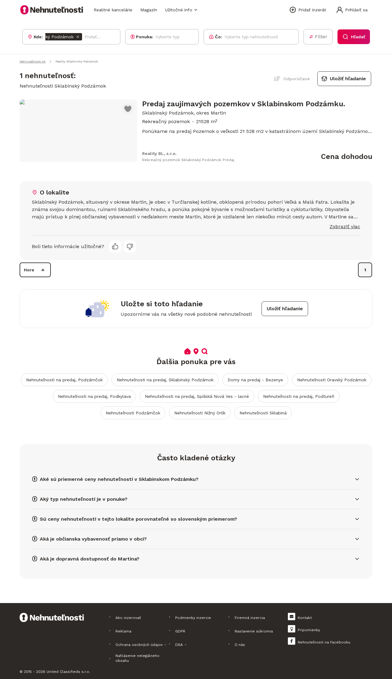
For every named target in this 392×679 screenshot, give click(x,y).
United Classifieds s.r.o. (68, 672)
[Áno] (115, 246)
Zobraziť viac (345, 226)
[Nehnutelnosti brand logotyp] (52, 9)
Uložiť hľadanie (348, 78)
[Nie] (130, 246)
